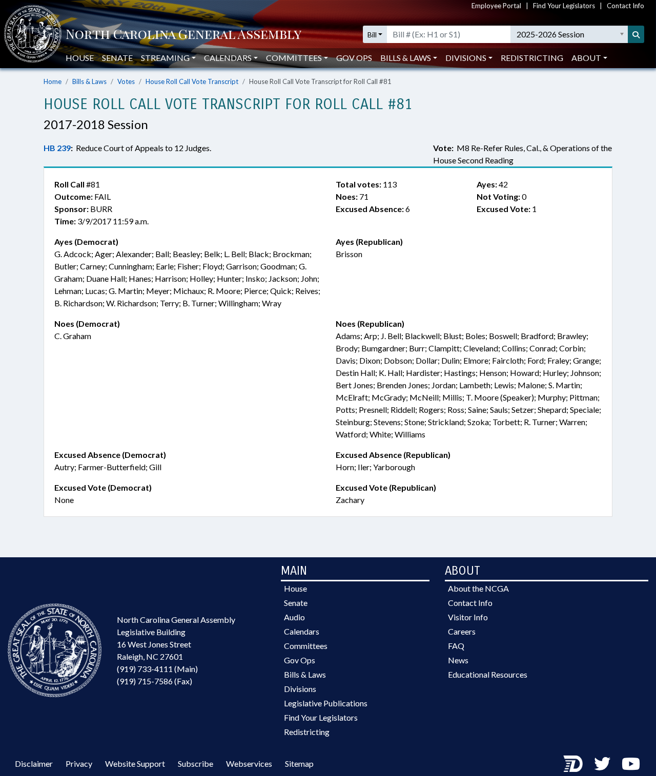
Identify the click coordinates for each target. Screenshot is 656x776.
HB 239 (57, 148)
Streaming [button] (165, 57)
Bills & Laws (89, 81)
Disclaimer (34, 763)
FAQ (456, 646)
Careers (462, 631)
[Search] (636, 34)
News (458, 660)
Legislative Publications (325, 703)
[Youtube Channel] (631, 763)
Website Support (135, 763)
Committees (305, 646)
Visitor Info (468, 617)
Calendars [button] (228, 57)
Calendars (301, 631)
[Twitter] (602, 763)
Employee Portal (496, 6)
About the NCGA (478, 588)
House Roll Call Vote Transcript (192, 81)
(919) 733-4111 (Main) (157, 669)
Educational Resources (487, 674)
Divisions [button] (465, 57)
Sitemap (299, 763)
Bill (372, 34)
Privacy (79, 763)
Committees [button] (294, 57)
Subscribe (195, 763)
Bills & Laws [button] (405, 57)
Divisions (300, 689)
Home (52, 81)
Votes (126, 81)
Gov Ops (354, 57)
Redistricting (532, 57)
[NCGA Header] (183, 34)
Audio (294, 617)
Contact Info (625, 6)
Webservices (249, 763)
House (80, 57)
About (586, 57)
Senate (117, 57)
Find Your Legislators (564, 6)
